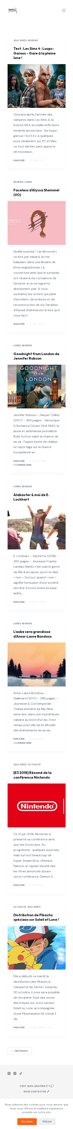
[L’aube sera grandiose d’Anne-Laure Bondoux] (37, 664)
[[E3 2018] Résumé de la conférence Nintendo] (37, 805)
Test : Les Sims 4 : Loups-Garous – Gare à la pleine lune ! (34, 53)
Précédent (21, 1051)
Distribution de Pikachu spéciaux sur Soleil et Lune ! (36, 917)
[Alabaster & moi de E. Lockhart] (37, 528)
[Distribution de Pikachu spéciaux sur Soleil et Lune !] (37, 948)
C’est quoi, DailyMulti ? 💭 (37, 1086)
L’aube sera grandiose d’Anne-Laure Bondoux (32, 633)
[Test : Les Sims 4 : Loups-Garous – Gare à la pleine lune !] (37, 86)
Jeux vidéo (20, 40)
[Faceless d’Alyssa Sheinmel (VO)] (37, 223)
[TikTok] (20, 1073)
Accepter (27, 1121)
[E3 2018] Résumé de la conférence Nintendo (32, 774)
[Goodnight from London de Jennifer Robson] (37, 387)
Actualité (34, 764)
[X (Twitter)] (9, 1073)
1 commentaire (22, 464)
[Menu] (64, 10)
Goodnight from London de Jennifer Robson (36, 356)
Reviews (33, 40)
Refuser (47, 1121)
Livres (28, 182)
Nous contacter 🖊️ (36, 1091)
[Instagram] (14, 1073)
